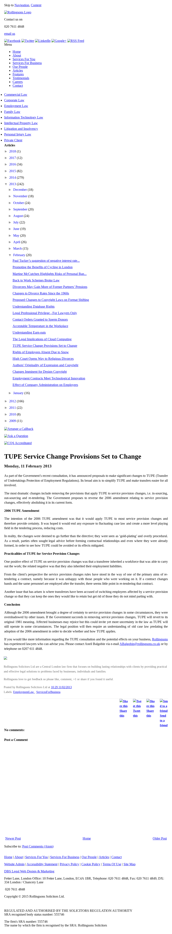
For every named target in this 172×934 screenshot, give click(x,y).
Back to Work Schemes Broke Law (36, 280)
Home (17, 51)
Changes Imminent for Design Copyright (40, 371)
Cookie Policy (90, 864)
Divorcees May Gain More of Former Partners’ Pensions (50, 287)
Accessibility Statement (42, 864)
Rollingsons (160, 639)
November (20, 196)
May (16, 235)
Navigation (21, 5)
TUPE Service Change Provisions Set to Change (45, 345)
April (17, 242)
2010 (13, 414)
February (19, 255)
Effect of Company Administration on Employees (45, 385)
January (18, 393)
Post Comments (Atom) (37, 846)
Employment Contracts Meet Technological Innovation (49, 378)
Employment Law (16, 106)
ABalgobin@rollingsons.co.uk (140, 644)
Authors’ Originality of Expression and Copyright (45, 365)
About (17, 55)
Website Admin (14, 864)
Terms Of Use (112, 864)
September (20, 209)
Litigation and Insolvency (21, 128)
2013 (13, 184)
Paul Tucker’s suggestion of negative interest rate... (46, 260)
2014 (13, 177)
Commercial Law (15, 94)
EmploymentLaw (24, 692)
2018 (13, 151)
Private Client (13, 140)
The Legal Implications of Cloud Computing (42, 339)
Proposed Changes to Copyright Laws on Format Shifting (51, 300)
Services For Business (27, 63)
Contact (18, 85)
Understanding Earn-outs (29, 332)
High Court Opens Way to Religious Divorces (43, 358)
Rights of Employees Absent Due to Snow (41, 352)
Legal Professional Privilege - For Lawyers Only (45, 313)
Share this (123, 713)
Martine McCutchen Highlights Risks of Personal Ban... (50, 274)
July (16, 222)
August (18, 216)
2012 (13, 401)
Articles (18, 70)
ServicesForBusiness (48, 692)
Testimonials (21, 78)
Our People (20, 66)
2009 (13, 421)
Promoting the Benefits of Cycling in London (43, 267)
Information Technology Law (23, 117)
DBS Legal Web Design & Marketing (29, 871)
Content (36, 5)
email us (9, 33)
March (18, 248)
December (20, 189)
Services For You (24, 59)
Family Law (12, 112)
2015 (13, 171)
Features (18, 74)
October (19, 203)
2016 (13, 164)
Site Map (130, 864)
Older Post (160, 838)
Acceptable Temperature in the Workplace (40, 326)
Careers (18, 82)
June (16, 229)
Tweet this (136, 713)
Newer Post (13, 838)
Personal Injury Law (17, 134)
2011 (13, 407)
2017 (13, 158)
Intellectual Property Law (21, 123)
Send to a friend (164, 720)
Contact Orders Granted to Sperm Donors (40, 319)
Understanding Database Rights (34, 306)
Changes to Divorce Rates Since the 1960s (41, 293)
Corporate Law (14, 100)
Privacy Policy (69, 864)
